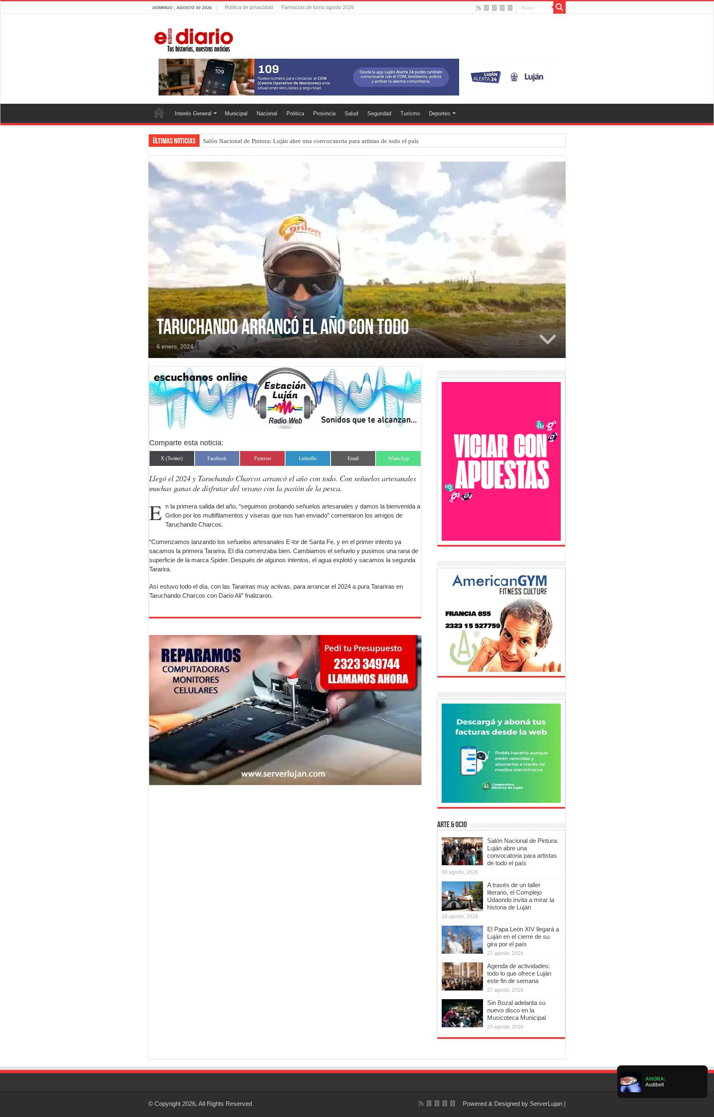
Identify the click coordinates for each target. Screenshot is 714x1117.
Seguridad (379, 113)
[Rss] (478, 8)
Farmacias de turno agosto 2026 (317, 7)
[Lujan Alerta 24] (357, 76)
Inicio (159, 112)
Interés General (193, 113)
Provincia (324, 113)
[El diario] (194, 39)
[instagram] (510, 8)
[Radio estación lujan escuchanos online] (285, 397)
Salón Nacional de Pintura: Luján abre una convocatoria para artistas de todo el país (311, 141)
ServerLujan (546, 1103)
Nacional (267, 113)
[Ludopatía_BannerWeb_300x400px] (501, 460)
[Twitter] (494, 8)
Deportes (439, 113)
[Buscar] (559, 7)
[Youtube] (502, 8)
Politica (295, 113)
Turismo (410, 113)
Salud (351, 113)
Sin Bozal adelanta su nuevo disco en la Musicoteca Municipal (516, 1010)
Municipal (236, 113)
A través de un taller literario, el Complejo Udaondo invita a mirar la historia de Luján (520, 896)
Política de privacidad (249, 7)
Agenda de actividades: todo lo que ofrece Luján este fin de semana (519, 973)
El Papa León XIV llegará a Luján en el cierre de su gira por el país (523, 937)
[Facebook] (486, 8)
